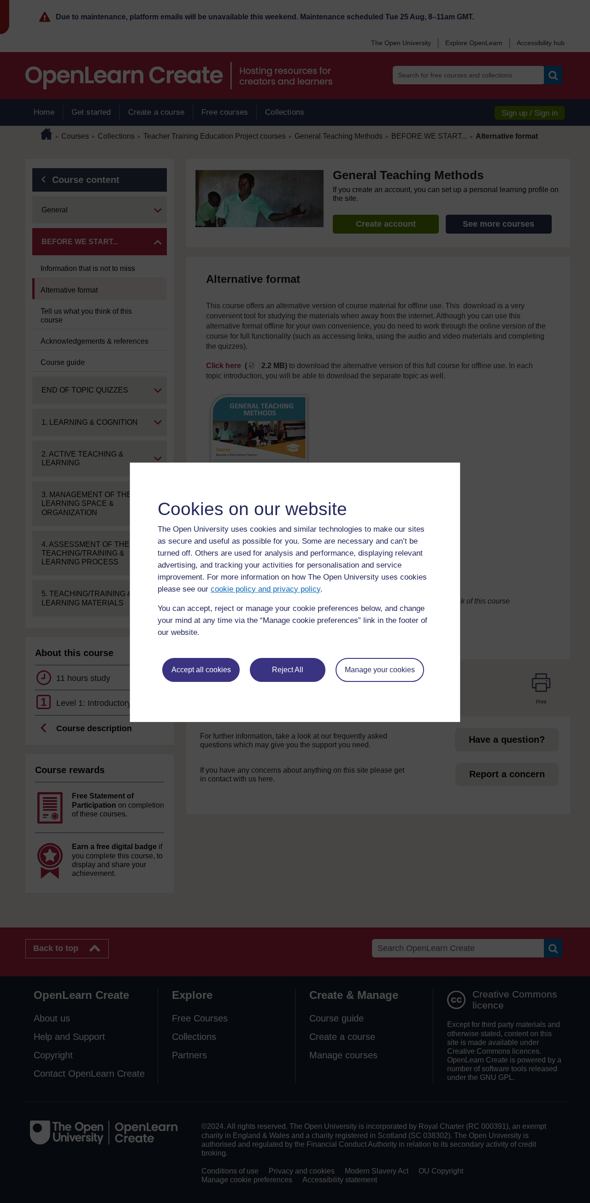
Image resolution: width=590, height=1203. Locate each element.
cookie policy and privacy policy (265, 589)
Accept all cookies (201, 670)
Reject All (287, 670)
